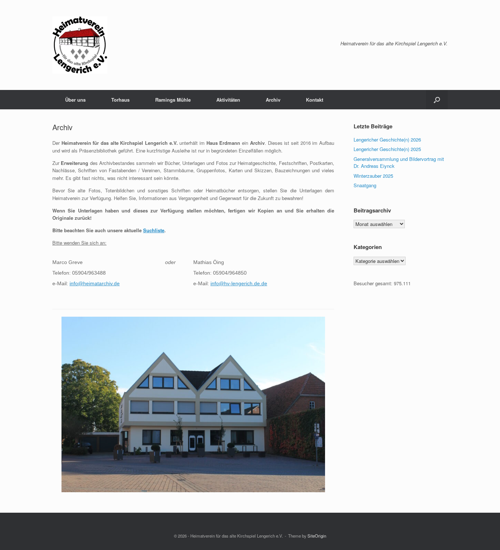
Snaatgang (365, 185)
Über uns (75, 99)
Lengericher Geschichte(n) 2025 (387, 149)
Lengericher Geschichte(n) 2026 (387, 139)
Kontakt (314, 99)
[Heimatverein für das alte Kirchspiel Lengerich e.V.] (79, 45)
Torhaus (120, 99)
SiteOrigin (316, 536)
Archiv (273, 99)
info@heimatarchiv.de (95, 283)
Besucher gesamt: (374, 283)
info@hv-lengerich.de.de (238, 283)
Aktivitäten (228, 99)
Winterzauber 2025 (373, 175)
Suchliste (153, 230)
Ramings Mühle (173, 99)
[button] (437, 99)
